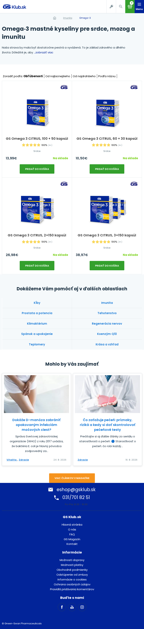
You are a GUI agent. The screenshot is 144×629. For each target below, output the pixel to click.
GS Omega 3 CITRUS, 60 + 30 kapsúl (106, 138)
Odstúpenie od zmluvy (72, 575)
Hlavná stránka (72, 525)
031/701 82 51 (76, 497)
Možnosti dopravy (72, 560)
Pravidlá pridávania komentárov (72, 589)
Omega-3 (85, 17)
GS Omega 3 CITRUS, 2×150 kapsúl (37, 235)
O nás (72, 529)
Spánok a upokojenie (37, 334)
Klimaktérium (37, 324)
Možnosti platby (72, 565)
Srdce (36, 151)
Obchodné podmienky (72, 570)
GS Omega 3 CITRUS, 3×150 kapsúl (107, 235)
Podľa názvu (107, 76)
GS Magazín (72, 539)
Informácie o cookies (72, 579)
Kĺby (37, 303)
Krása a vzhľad (107, 344)
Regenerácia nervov (107, 324)
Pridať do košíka (37, 169)
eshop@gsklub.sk (76, 489)
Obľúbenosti (33, 76)
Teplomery (37, 344)
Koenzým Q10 (107, 334)
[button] (120, 6)
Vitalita (12, 460)
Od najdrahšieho (84, 76)
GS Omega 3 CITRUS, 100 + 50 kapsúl (37, 138)
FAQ (72, 534)
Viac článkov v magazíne (72, 478)
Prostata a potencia (37, 313)
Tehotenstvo (107, 313)
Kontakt (72, 544)
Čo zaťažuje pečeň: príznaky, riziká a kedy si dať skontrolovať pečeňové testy (107, 425)
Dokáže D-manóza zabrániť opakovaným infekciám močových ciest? (36, 425)
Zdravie (24, 460)
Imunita (67, 17)
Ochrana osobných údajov (72, 584)
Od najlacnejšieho (57, 76)
